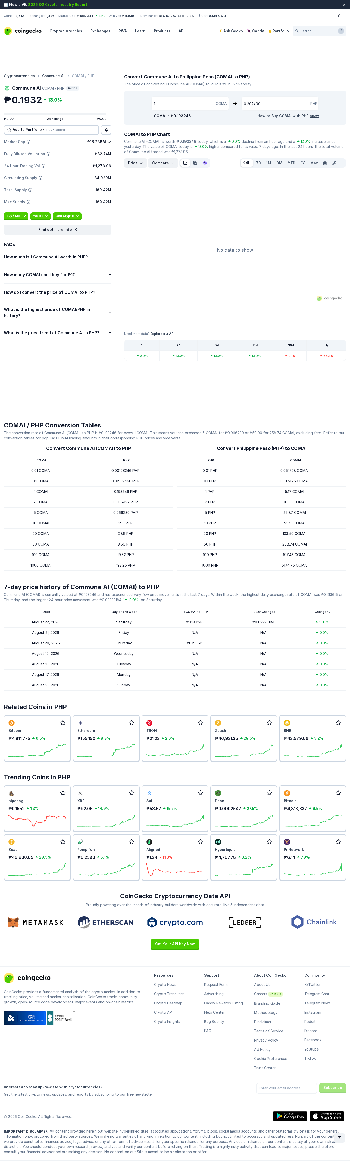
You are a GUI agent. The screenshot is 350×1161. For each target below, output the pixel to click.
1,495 (50, 16)
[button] (57, 230)
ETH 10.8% (186, 16)
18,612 (19, 16)
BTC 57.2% (167, 16)
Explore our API (162, 334)
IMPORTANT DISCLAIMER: (26, 1131)
